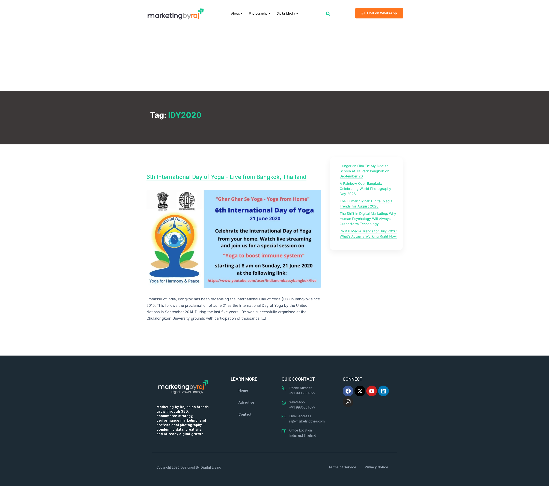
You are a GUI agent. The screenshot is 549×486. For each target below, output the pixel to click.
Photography (258, 13)
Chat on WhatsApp (382, 13)
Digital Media (286, 13)
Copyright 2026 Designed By (189, 467)
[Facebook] (348, 391)
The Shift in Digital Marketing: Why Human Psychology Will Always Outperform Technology (368, 218)
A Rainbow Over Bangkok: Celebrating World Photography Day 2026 (365, 188)
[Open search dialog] (328, 13)
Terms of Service (342, 467)
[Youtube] (371, 391)
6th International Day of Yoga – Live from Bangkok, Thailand (226, 177)
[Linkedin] (383, 391)
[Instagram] (348, 401)
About (235, 13)
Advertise (246, 402)
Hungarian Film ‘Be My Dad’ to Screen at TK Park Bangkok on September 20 (364, 171)
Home (243, 390)
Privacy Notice (376, 467)
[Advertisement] (274, 59)
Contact (244, 414)
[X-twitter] (359, 391)
